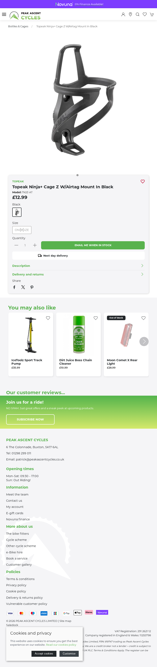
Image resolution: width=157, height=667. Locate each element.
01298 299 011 (21, 453)
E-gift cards (14, 513)
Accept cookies (44, 653)
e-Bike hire (14, 552)
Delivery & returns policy (24, 598)
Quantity (18, 238)
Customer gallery (19, 564)
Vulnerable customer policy (26, 604)
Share (16, 281)
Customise (69, 653)
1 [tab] (78, 176)
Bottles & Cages (18, 26)
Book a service (17, 558)
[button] (4, 14)
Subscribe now (30, 419)
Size (15, 223)
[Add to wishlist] (48, 318)
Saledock (12, 625)
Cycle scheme (16, 540)
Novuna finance (18, 519)
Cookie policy (16, 591)
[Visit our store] (130, 14)
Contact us (14, 501)
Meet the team (17, 494)
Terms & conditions (20, 579)
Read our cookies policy (61, 644)
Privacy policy (16, 585)
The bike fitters (17, 534)
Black (16, 204)
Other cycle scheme (21, 546)
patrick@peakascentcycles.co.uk (40, 459)
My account (15, 507)
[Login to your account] (123, 14)
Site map (65, 620)
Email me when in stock (93, 245)
